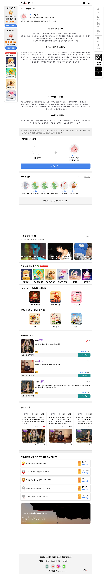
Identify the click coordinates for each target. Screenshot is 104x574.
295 (89, 340)
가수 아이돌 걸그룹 (83, 177)
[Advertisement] (55, 79)
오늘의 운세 (42, 557)
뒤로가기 (22, 8)
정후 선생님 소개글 (66, 444)
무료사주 (48, 557)
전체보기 (86, 236)
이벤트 (83, 2)
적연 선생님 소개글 (39, 444)
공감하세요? (38, 426)
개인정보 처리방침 (55, 561)
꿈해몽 (59, 557)
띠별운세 (54, 557)
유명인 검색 (88, 2)
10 (89, 381)
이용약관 (47, 561)
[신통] (23, 2)
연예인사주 (68, 557)
